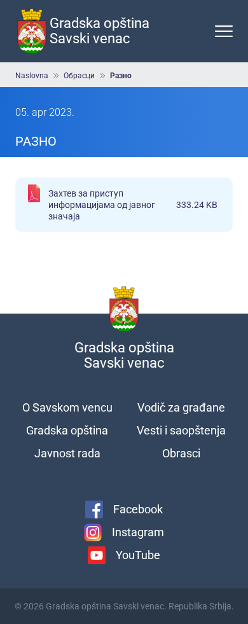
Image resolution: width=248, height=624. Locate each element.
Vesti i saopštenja (181, 430)
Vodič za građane (181, 407)
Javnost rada (67, 453)
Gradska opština (67, 430)
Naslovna (31, 75)
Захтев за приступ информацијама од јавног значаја (132, 204)
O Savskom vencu (67, 407)
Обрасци (79, 75)
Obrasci (181, 453)
